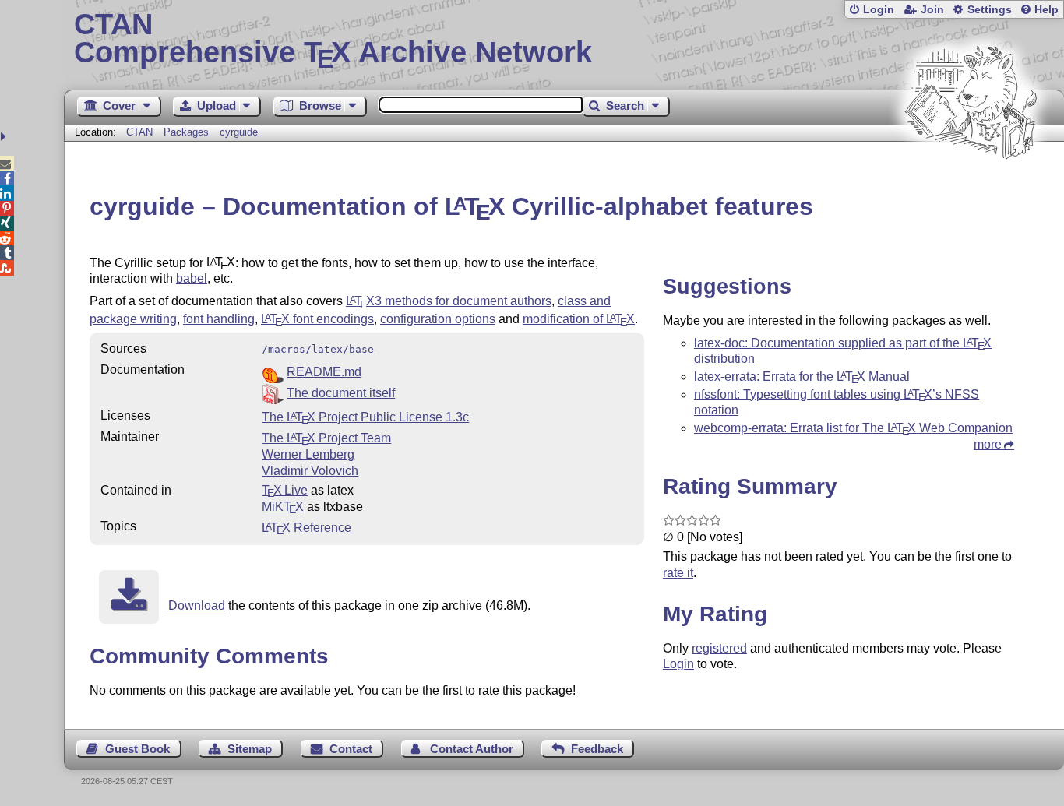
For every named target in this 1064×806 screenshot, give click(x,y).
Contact (350, 748)
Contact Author (471, 748)
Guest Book (137, 748)
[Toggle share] (5, 136)
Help (1046, 10)
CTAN (139, 132)
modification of (579, 319)
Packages (188, 132)
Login (878, 10)
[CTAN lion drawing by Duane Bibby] (970, 188)
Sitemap (249, 748)
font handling (219, 319)
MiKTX (283, 506)
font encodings (317, 319)
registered (719, 648)
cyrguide (239, 132)
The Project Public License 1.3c (365, 417)
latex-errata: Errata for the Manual (802, 376)
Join (932, 10)
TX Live (285, 490)
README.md (324, 371)
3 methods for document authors (448, 301)
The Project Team (326, 438)
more (988, 444)
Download (196, 605)
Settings (989, 10)
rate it (678, 572)
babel (191, 278)
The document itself (341, 392)
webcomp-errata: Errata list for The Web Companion (853, 428)
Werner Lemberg (308, 454)
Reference (306, 527)
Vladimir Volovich (310, 470)
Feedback (597, 748)
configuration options (437, 319)
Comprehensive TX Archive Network (333, 39)
